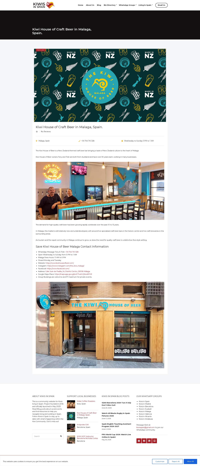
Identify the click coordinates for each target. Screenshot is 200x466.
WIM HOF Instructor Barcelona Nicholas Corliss (87, 437)
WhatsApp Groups (127, 5)
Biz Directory (109, 5)
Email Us (161, 5)
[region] (100, 460)
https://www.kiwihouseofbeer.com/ (60, 263)
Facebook (144, 440)
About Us (90, 5)
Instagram (138, 440)
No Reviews (46, 131)
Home (80, 5)
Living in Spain (145, 5)
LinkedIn (149, 440)
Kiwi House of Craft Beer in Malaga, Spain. (87, 414)
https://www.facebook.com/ (58, 269)
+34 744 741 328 (71, 252)
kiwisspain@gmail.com (145, 427)
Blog (99, 5)
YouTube (154, 440)
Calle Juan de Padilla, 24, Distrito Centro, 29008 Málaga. (67, 271)
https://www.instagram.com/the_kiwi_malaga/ (65, 266)
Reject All (176, 461)
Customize (159, 461)
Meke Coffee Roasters (86, 401)
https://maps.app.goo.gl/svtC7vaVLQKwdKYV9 (73, 274)
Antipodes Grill (82, 425)
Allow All (190, 461)
